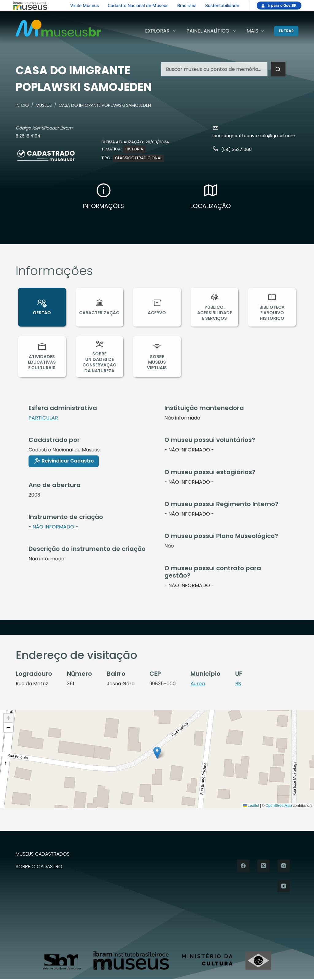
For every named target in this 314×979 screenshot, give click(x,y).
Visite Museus (84, 5)
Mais (252, 30)
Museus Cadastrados (43, 854)
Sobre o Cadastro (39, 867)
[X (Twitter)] (263, 866)
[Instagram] (284, 866)
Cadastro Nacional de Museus (138, 5)
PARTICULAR (43, 417)
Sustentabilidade (222, 5)
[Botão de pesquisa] (278, 69)
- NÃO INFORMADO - (53, 526)
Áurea (197, 683)
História (134, 149)
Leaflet (253, 805)
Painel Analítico (207, 30)
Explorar (157, 30)
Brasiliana (187, 5)
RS (238, 683)
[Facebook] (243, 866)
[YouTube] (284, 886)
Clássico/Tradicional (138, 158)
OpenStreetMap (279, 805)
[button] (157, 752)
